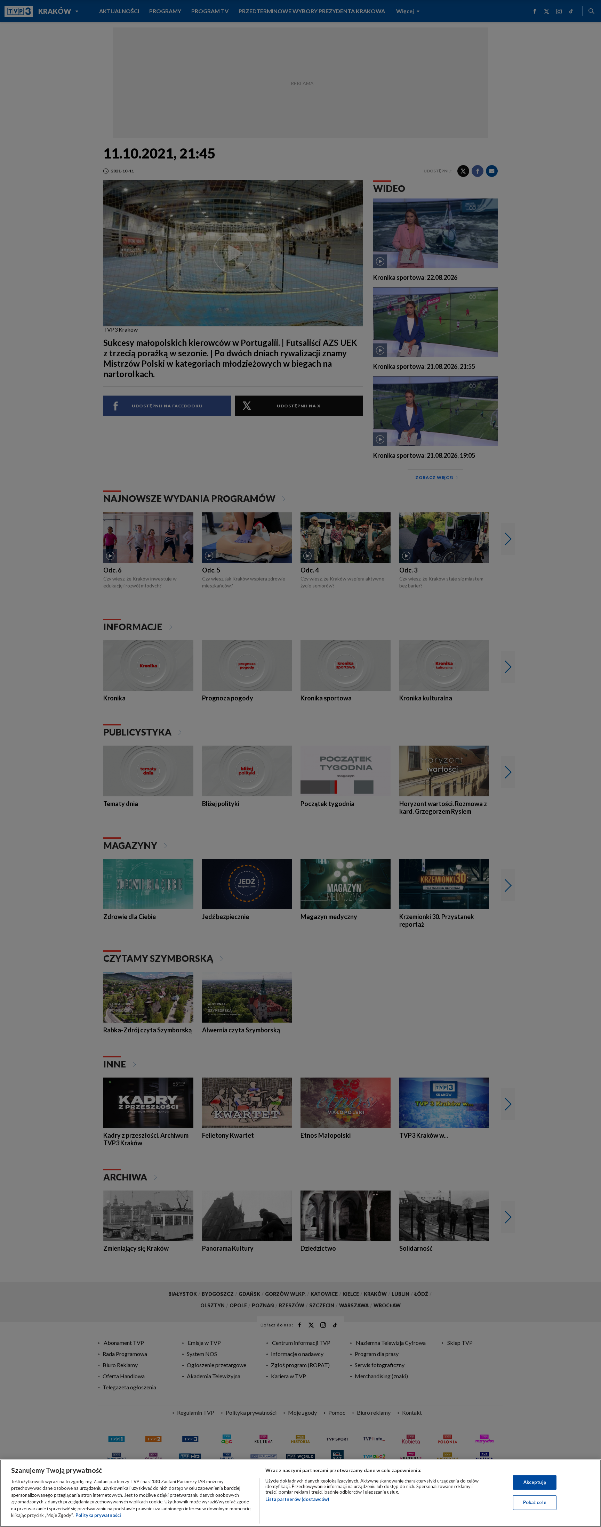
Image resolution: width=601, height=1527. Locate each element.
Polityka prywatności (98, 1515)
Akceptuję (534, 1482)
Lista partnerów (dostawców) (297, 1499)
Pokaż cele (534, 1502)
